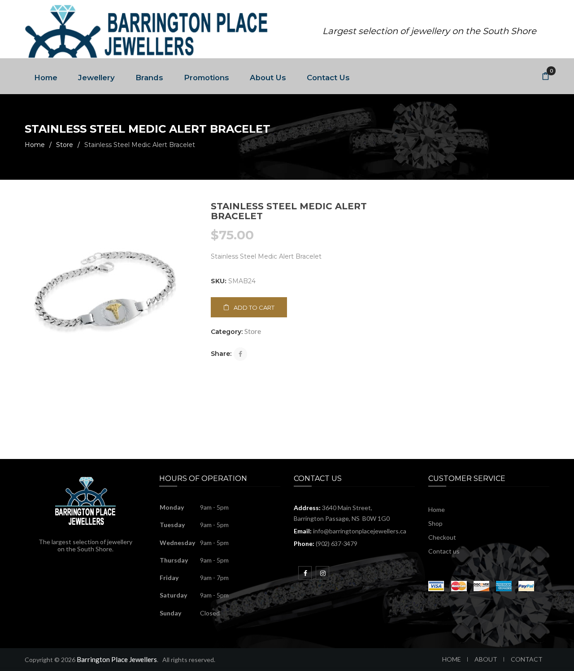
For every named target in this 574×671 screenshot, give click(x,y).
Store (64, 145)
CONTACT (527, 659)
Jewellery (96, 77)
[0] (545, 77)
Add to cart (254, 307)
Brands (149, 77)
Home (45, 77)
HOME (451, 659)
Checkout (442, 537)
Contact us (444, 551)
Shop (435, 523)
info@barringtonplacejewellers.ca (359, 531)
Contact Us (328, 77)
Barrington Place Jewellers (117, 659)
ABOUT (485, 659)
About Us (268, 77)
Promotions (206, 77)
